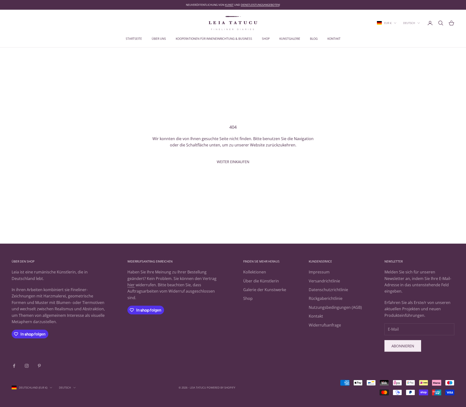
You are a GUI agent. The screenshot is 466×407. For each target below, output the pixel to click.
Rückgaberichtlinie (325, 298)
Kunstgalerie (289, 39)
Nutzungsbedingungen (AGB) (335, 307)
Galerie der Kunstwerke (264, 289)
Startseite (134, 39)
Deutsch (409, 23)
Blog (314, 39)
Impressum (319, 272)
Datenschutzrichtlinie (328, 289)
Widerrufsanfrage (325, 325)
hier (131, 284)
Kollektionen (254, 272)
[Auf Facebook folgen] (14, 365)
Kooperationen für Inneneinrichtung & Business (214, 39)
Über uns (159, 39)
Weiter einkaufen (233, 161)
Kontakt (334, 39)
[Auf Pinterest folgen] (39, 365)
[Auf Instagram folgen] (26, 365)
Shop (266, 39)
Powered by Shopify (221, 387)
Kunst (229, 5)
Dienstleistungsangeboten (260, 5)
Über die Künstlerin (261, 281)
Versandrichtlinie (324, 281)
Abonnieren (402, 345)
